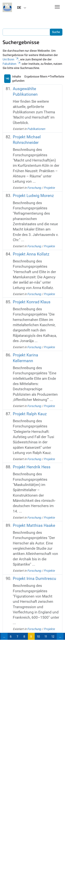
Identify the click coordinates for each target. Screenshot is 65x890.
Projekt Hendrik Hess (31, 467)
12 (52, 636)
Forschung (34, 187)
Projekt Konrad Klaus (31, 302)
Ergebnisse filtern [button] (35, 76)
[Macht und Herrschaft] (7, 7)
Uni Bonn (8, 59)
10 (38, 636)
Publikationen (36, 129)
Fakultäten (9, 63)
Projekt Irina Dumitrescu (34, 578)
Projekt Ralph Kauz (30, 414)
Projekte (49, 187)
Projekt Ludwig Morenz (33, 195)
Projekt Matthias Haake (34, 525)
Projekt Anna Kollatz (31, 254)
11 (46, 636)
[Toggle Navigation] (57, 7)
